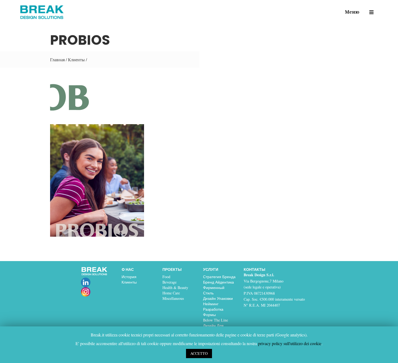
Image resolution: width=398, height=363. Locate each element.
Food (166, 276)
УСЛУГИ (210, 269)
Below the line (215, 320)
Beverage (169, 282)
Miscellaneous (173, 298)
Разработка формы (213, 312)
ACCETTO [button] (199, 353)
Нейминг (210, 303)
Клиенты (76, 59)
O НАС (128, 269)
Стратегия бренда (219, 276)
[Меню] (369, 12)
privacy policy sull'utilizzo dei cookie (289, 343)
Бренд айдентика (218, 282)
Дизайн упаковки (218, 298)
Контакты (254, 269)
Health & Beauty (175, 287)
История (129, 276)
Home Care (171, 292)
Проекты (172, 269)
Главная (57, 59)
